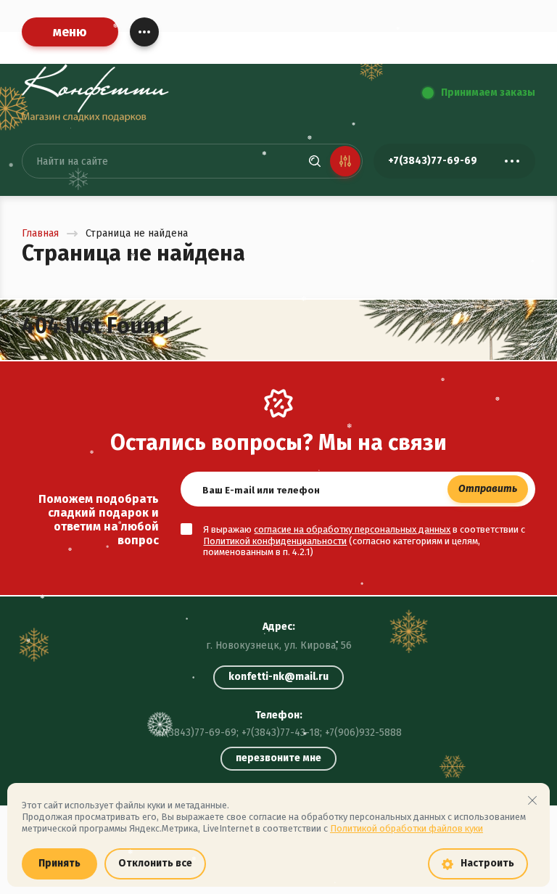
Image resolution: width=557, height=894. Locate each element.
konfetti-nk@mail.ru (278, 676)
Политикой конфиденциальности (275, 541)
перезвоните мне (278, 758)
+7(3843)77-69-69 (196, 732)
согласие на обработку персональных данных (352, 529)
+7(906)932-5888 (363, 732)
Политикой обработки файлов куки (406, 828)
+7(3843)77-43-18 (281, 732)
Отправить (487, 489)
